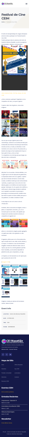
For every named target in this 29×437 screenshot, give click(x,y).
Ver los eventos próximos (7, 392)
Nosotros (3, 368)
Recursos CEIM (5, 381)
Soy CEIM (16, 368)
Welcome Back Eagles (7, 412)
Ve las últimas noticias (6, 423)
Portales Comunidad (6, 373)
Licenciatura (17, 373)
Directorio (3, 377)
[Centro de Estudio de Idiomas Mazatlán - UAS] (7, 3)
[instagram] (6, 354)
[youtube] (10, 354)
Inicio (2, 364)
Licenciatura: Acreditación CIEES (10, 406)
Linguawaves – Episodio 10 (9, 400)
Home (3, 22)
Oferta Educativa (18, 364)
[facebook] (2, 354)
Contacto (16, 377)
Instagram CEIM (6, 262)
